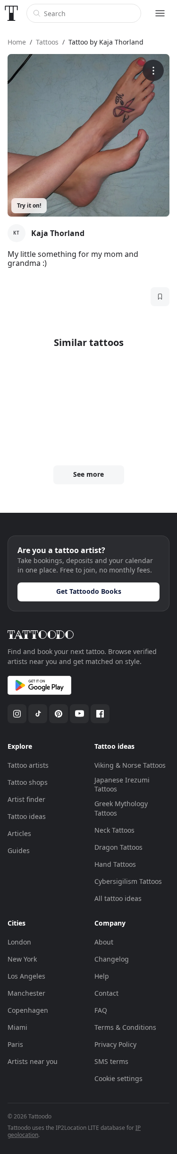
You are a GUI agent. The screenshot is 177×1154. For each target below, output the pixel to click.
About (103, 941)
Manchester (26, 993)
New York (22, 958)
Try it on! (29, 205)
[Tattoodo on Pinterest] (58, 713)
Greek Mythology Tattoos (121, 808)
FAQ (100, 1010)
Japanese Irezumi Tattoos (122, 784)
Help (101, 976)
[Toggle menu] (160, 13)
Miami (17, 1027)
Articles (19, 833)
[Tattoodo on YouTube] (79, 713)
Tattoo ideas (27, 816)
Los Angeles (26, 976)
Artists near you (33, 1061)
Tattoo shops (28, 782)
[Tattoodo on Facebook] (100, 713)
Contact (106, 993)
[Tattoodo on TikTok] (37, 713)
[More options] (153, 70)
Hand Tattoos (115, 864)
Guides (19, 850)
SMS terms (111, 1061)
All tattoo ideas (118, 898)
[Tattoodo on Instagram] (17, 713)
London (19, 941)
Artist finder (26, 799)
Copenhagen (28, 1010)
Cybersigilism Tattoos (128, 881)
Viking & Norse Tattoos (130, 765)
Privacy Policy (115, 1044)
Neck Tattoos (114, 830)
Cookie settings (118, 1078)
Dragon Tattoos (118, 847)
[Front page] (11, 13)
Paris (15, 1044)
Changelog (111, 958)
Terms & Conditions (125, 1027)
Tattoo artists (28, 765)
